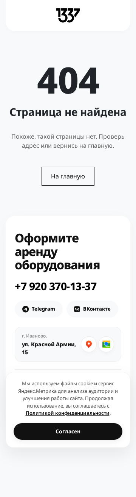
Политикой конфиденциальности (68, 412)
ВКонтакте (97, 308)
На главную (68, 176)
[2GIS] (106, 344)
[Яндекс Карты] (89, 344)
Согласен (68, 431)
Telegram (43, 308)
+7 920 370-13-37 (55, 286)
